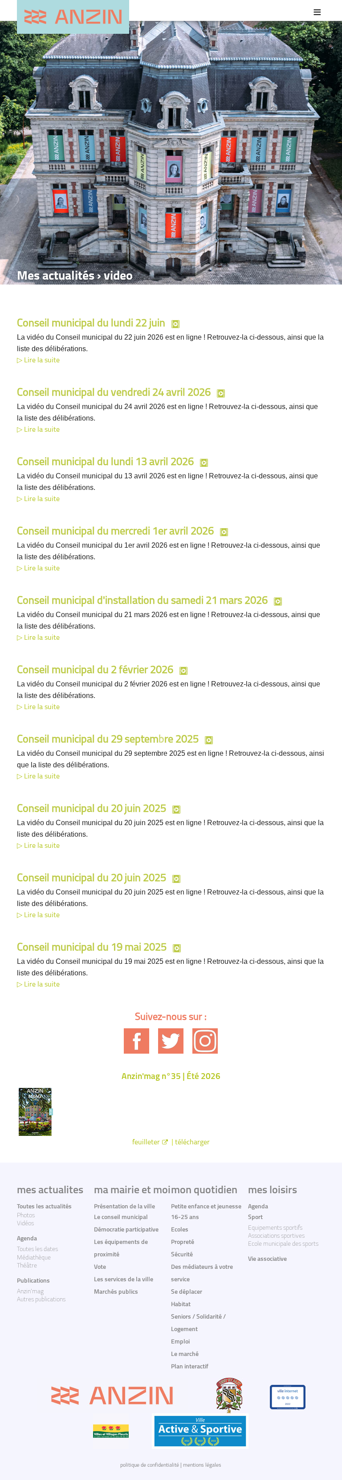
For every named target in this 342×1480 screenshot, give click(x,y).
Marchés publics (116, 1292)
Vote (100, 1267)
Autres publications (41, 1299)
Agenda (27, 1238)
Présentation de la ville (124, 1206)
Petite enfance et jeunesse (206, 1206)
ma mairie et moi (132, 1190)
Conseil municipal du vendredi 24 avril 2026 (114, 393)
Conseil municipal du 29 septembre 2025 (108, 739)
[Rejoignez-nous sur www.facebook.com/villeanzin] (136, 1041)
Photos (26, 1215)
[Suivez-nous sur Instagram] (205, 1041)
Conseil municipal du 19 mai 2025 (92, 948)
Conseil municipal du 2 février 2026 (95, 670)
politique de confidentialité (149, 1465)
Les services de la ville (123, 1279)
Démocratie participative (126, 1230)
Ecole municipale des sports (283, 1244)
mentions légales (202, 1465)
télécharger (192, 1142)
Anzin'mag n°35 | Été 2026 (171, 1077)
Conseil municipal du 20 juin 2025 (91, 809)
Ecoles (179, 1230)
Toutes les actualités (44, 1206)
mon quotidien (204, 1190)
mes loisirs (272, 1190)
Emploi (180, 1342)
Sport (255, 1217)
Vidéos (25, 1223)
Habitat (181, 1304)
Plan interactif (189, 1367)
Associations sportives (276, 1236)
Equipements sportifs (275, 1228)
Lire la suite (42, 360)
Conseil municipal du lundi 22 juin (91, 323)
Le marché (185, 1354)
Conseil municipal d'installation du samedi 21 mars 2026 (142, 601)
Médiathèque (34, 1258)
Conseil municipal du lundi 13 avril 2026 (105, 462)
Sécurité (182, 1254)
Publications (33, 1281)
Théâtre (27, 1266)
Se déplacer (186, 1292)
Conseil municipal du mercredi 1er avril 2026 (115, 531)
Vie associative (267, 1259)
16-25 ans (185, 1217)
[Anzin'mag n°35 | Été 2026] (171, 1111)
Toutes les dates (37, 1249)
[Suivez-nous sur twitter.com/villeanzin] (170, 1041)
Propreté (182, 1242)
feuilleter (146, 1142)
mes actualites (50, 1190)
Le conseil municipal (121, 1217)
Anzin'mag (30, 1291)
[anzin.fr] (73, 17)
